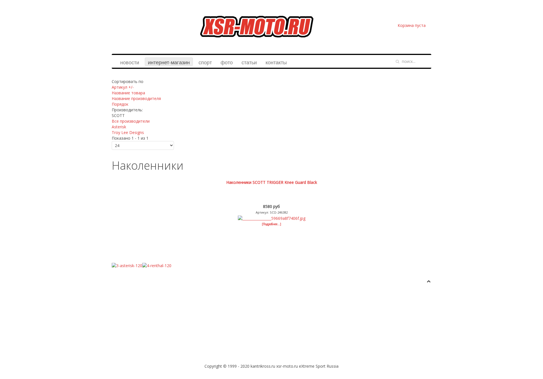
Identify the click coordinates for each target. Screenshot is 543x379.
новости (129, 62)
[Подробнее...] (271, 224)
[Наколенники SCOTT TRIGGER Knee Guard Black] (271, 218)
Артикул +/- (123, 87)
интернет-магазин (169, 62)
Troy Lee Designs (128, 132)
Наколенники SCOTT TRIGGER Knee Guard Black (271, 182)
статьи (249, 62)
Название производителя (136, 98)
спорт (205, 62)
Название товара (128, 92)
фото (227, 62)
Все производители (131, 121)
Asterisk (119, 126)
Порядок (120, 104)
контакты (276, 62)
